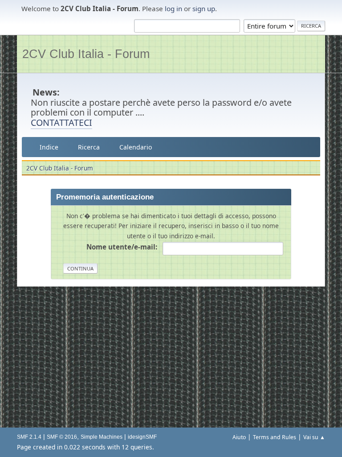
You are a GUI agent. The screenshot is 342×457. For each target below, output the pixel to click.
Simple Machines (101, 437)
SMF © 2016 (62, 437)
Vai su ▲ (314, 437)
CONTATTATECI (61, 122)
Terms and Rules (274, 437)
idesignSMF (142, 437)
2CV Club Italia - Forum (86, 54)
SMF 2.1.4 (29, 437)
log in (173, 8)
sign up (203, 8)
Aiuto (239, 437)
